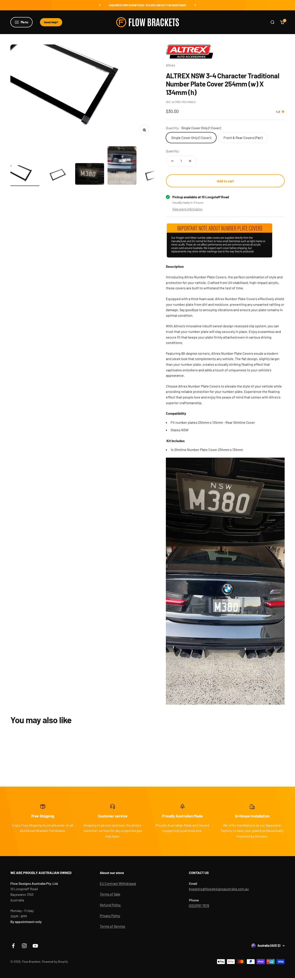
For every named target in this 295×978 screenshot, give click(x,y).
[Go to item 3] (89, 174)
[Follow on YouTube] (35, 946)
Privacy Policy (110, 915)
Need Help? (51, 22)
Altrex (170, 65)
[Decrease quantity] (172, 161)
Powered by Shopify (55, 961)
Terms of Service (112, 926)
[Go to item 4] (122, 166)
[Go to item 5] (154, 175)
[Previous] (99, 5)
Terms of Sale (110, 894)
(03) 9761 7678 (199, 905)
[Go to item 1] (24, 175)
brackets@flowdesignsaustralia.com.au (219, 889)
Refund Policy (110, 905)
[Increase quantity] (190, 161)
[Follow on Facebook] (13, 946)
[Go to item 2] (57, 175)
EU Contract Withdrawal (118, 883)
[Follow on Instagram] (24, 946)
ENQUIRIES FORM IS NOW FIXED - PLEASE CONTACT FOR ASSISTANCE (147, 5)
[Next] (195, 5)
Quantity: (172, 151)
